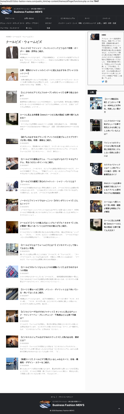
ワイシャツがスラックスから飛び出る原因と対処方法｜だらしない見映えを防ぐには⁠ (112, 149)
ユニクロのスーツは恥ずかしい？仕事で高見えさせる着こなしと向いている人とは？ (112, 127)
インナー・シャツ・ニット (67, 23)
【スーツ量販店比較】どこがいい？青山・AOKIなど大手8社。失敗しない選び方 (112, 105)
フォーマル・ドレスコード (9, 28)
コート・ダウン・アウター (29, 23)
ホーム (53, 397)
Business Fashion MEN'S (28, 11)
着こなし (29, 28)
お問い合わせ (29, 18)
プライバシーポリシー (65, 397)
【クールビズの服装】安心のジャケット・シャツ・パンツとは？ (48, 181)
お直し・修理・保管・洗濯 (106, 23)
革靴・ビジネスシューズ (87, 23)
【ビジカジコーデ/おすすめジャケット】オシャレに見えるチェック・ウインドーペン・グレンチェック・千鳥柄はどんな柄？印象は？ (48, 314)
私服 (48, 28)
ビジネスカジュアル (68, 18)
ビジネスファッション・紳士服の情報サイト (67, 401)
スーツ (87, 18)
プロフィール (9, 18)
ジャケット (106, 18)
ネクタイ (48, 23)
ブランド (48, 18)
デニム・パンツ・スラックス (9, 24)
